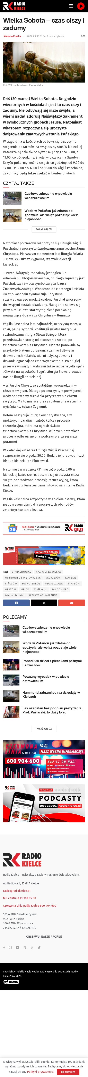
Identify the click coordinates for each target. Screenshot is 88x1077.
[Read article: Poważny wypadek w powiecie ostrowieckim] (11, 680)
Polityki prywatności (40, 1072)
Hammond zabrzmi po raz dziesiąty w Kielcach (51, 694)
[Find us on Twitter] (25, 947)
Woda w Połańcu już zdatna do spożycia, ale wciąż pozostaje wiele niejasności (52, 214)
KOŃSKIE (70, 577)
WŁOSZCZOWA (54, 583)
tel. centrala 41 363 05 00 (19, 898)
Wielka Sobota (14, 595)
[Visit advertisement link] (44, 759)
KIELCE (25, 589)
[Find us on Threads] (32, 947)
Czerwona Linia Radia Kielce (21, 905)
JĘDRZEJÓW (53, 577)
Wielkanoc (40, 589)
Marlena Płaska (12, 36)
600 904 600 (48, 905)
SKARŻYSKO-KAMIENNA (43, 595)
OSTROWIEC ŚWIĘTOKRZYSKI (23, 577)
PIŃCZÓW (11, 583)
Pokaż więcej (44, 229)
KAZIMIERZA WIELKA (48, 571)
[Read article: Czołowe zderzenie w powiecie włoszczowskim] (12, 198)
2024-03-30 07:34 (36, 36)
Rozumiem (68, 1071)
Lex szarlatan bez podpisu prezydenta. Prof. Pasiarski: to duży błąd (52, 710)
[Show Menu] (71, 6)
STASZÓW (74, 583)
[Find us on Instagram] (10, 947)
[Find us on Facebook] (4, 947)
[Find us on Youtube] (17, 947)
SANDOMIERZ (60, 589)
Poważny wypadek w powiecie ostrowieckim (46, 678)
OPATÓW (10, 589)
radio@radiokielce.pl (16, 891)
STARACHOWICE (21, 571)
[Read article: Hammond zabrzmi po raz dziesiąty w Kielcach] (11, 696)
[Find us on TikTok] (39, 947)
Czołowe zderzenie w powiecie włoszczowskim (48, 195)
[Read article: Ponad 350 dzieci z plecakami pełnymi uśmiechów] (11, 664)
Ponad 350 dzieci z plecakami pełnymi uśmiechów (52, 662)
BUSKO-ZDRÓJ (31, 583)
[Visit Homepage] (15, 6)
